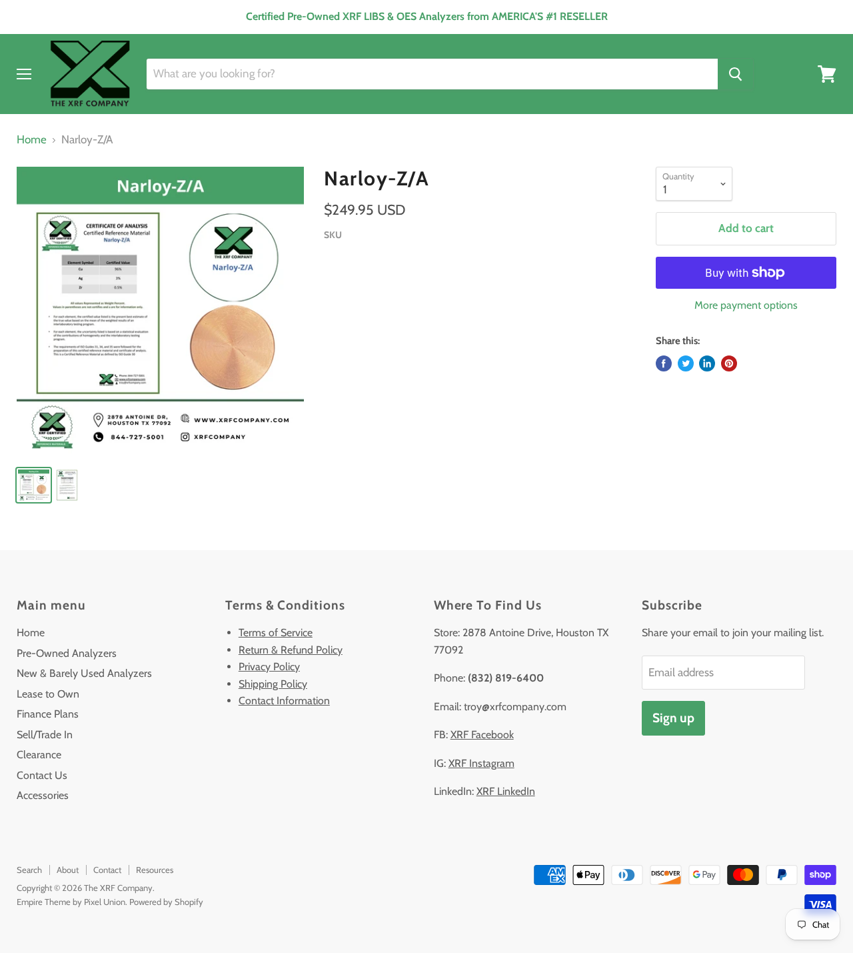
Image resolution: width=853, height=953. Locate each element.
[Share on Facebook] (664, 363)
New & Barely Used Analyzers (84, 673)
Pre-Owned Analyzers (67, 653)
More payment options (746, 305)
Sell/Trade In (45, 734)
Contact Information (284, 700)
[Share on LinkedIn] (707, 363)
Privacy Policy (269, 666)
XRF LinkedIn (505, 791)
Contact (107, 869)
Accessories (43, 795)
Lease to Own (48, 694)
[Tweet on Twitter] (686, 363)
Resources (154, 869)
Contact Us (42, 775)
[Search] (735, 74)
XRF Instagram (481, 763)
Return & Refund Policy (291, 650)
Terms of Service (276, 632)
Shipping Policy (273, 684)
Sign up (673, 718)
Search (29, 869)
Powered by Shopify (166, 901)
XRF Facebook (482, 734)
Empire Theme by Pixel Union (71, 901)
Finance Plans (48, 714)
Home (32, 139)
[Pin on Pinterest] (729, 363)
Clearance (39, 754)
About (68, 869)
